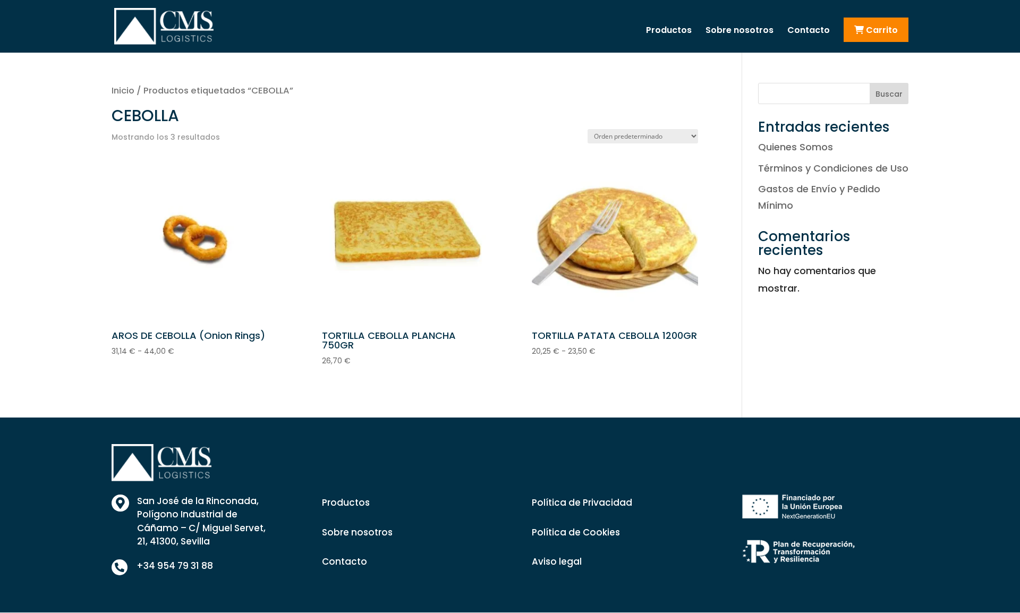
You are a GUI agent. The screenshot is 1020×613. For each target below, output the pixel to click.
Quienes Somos (795, 147)
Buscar (889, 94)
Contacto (808, 31)
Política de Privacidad (582, 502)
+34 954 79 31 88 (175, 565)
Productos (669, 31)
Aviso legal (557, 561)
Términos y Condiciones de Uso (833, 168)
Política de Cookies (576, 532)
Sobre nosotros (740, 31)
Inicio (123, 90)
